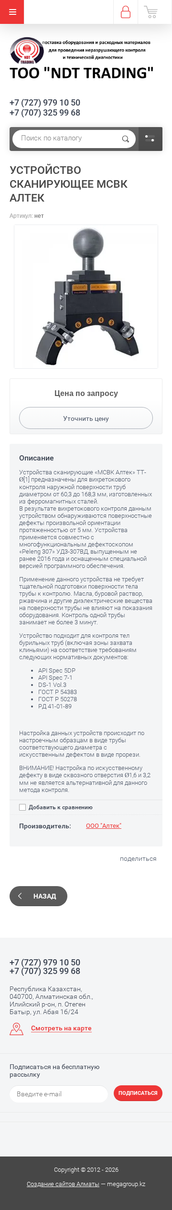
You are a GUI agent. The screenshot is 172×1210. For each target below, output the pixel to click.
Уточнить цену (86, 418)
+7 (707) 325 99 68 (45, 112)
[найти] (126, 139)
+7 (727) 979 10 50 (45, 102)
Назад (44, 896)
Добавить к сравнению (60, 807)
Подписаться (138, 1093)
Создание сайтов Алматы (63, 1184)
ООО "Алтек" (103, 825)
